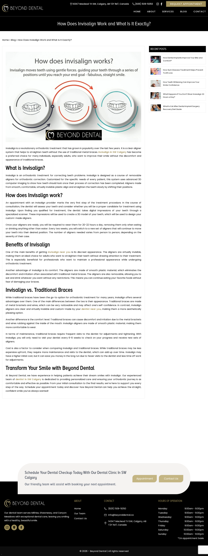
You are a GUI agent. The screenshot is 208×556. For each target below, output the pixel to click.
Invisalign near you (59, 252)
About (151, 11)
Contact (199, 11)
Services (168, 11)
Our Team (79, 513)
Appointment (144, 478)
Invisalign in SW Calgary (112, 152)
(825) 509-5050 (144, 3)
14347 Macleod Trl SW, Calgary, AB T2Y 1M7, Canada (100, 3)
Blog (183, 11)
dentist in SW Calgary (28, 379)
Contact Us (171, 478)
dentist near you (91, 309)
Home (137, 11)
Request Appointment (186, 4)
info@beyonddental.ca (121, 515)
